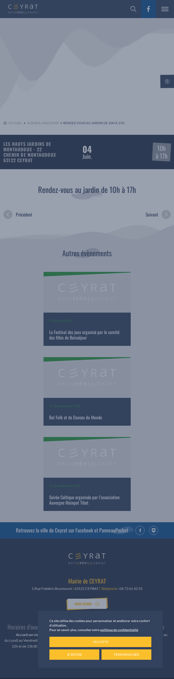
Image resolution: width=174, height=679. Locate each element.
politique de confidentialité (119, 630)
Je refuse (74, 654)
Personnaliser (126, 654)
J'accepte (100, 642)
